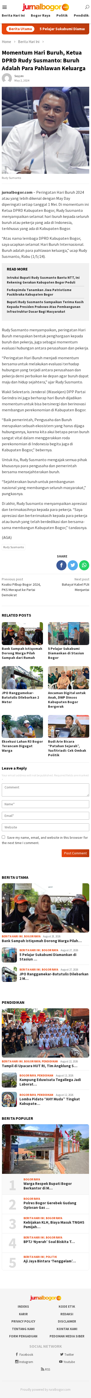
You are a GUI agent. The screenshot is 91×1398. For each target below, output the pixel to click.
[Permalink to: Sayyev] (7, 78)
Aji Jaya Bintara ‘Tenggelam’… (50, 1261)
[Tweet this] (73, 565)
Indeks (23, 1306)
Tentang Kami (23, 1329)
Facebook (26, 1354)
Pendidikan (50, 1061)
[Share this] (61, 565)
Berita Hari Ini (12, 936)
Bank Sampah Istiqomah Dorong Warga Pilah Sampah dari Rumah (22, 653)
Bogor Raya (32, 936)
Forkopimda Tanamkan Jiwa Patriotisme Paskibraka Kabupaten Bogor (39, 292)
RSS (47, 1369)
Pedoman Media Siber (67, 1336)
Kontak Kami (67, 1329)
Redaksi (66, 1314)
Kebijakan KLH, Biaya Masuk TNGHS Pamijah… (54, 1224)
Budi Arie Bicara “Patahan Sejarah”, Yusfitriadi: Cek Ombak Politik (67, 748)
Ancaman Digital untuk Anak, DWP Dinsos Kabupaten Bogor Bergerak (67, 700)
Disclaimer (67, 1321)
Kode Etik (67, 1306)
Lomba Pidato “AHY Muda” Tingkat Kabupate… (49, 1101)
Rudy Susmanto (13, 547)
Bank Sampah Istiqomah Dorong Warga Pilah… (42, 941)
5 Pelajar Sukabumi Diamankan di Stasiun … (47, 957)
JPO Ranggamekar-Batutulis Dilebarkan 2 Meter (20, 697)
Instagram (26, 1362)
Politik (51, 1257)
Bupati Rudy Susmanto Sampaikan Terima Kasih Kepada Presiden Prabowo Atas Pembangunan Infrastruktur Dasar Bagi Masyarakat (45, 307)
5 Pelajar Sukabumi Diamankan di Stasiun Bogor (66, 653)
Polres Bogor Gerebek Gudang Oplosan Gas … (50, 1205)
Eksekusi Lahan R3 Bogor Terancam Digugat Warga (22, 746)
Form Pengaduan (23, 1336)
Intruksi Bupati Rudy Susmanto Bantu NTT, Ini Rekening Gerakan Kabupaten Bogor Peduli (43, 280)
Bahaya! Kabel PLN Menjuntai (75, 584)
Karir (23, 1314)
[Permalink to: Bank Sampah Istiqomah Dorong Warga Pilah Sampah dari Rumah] (45, 908)
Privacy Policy (23, 1321)
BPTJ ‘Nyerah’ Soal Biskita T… (49, 1242)
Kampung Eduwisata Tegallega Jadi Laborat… (50, 1082)
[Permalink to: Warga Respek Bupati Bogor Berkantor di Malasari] (45, 1149)
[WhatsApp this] (84, 565)
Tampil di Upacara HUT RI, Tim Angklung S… (39, 1066)
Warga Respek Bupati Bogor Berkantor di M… (48, 1185)
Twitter (69, 1354)
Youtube (69, 1362)
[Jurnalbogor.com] (45, 7)
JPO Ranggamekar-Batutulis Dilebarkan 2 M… (53, 976)
